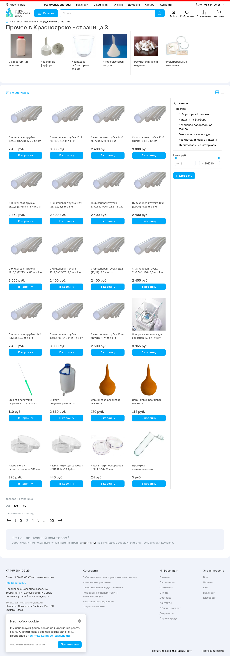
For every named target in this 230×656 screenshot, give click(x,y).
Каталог (48, 13)
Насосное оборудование (98, 601)
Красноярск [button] (17, 4)
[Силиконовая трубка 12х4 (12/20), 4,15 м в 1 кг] (149, 183)
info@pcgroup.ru (16, 582)
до (202, 163)
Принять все (70, 644)
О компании (101, 4)
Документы (167, 613)
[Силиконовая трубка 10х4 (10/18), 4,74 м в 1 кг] (108, 314)
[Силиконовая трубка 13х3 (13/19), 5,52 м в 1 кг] (149, 117)
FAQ (205, 587)
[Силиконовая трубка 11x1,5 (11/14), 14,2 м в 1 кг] (66, 314)
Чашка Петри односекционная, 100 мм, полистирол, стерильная (25, 469)
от (177, 163)
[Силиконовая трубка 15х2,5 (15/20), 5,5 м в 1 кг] (25, 117)
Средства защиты (94, 606)
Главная (165, 577)
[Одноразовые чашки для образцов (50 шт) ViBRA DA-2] (149, 314)
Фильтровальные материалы (197, 145)
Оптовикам (166, 587)
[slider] (176, 158)
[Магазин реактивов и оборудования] (9, 21)
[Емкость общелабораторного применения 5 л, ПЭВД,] (66, 380)
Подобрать (184, 175)
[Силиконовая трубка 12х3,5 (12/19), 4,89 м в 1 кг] (25, 248)
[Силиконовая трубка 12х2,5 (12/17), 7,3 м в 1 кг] (66, 248)
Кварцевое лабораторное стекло (80, 65)
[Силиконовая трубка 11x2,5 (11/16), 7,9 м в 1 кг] (149, 248)
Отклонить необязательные (27, 644)
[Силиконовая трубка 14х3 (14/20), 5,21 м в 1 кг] (108, 117)
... (44, 520)
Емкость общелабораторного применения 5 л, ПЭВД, (64, 403)
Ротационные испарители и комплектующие (100, 594)
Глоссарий (209, 597)
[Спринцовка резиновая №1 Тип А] (149, 380)
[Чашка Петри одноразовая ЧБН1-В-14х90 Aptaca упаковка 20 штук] (66, 445)
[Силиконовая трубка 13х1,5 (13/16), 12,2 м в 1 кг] (108, 183)
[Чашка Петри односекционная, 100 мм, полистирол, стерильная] (25, 445)
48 (16, 506)
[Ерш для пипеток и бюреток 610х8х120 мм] (25, 380)
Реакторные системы (57, 4)
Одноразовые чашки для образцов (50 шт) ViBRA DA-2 (147, 338)
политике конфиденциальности (49, 635)
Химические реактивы (97, 582)
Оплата (118, 4)
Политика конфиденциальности (172, 650)
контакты (89, 542)
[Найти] (160, 13)
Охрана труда (168, 618)
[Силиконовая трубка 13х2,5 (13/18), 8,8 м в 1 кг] (25, 183)
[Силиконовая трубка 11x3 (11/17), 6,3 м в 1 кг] (108, 248)
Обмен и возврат (170, 608)
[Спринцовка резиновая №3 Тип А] (108, 380)
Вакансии (82, 4)
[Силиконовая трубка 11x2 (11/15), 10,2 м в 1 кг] (25, 314)
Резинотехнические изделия (198, 139)
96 (24, 506)
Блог (206, 577)
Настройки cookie (213, 650)
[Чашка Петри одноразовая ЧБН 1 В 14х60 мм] (108, 445)
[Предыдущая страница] (9, 520)
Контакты (166, 4)
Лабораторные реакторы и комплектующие (110, 577)
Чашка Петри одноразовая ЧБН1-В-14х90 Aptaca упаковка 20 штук (66, 469)
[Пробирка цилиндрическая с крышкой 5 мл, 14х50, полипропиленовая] (149, 445)
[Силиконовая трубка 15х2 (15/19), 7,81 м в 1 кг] (66, 117)
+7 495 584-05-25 (209, 4)
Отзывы (150, 4)
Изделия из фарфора (192, 119)
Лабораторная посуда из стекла (103, 587)
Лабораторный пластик (194, 114)
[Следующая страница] (60, 520)
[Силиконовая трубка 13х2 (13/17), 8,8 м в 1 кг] (66, 183)
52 (52, 520)
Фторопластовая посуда (194, 134)
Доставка (134, 4)
